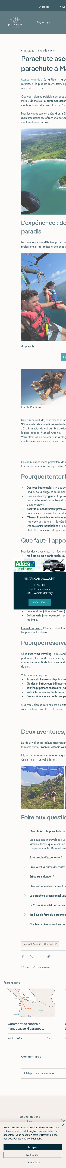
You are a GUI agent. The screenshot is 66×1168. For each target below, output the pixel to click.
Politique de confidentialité (27, 1138)
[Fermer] (61, 1127)
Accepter (33, 1147)
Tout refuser (32, 1155)
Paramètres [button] (33, 1162)
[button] (62, 560)
